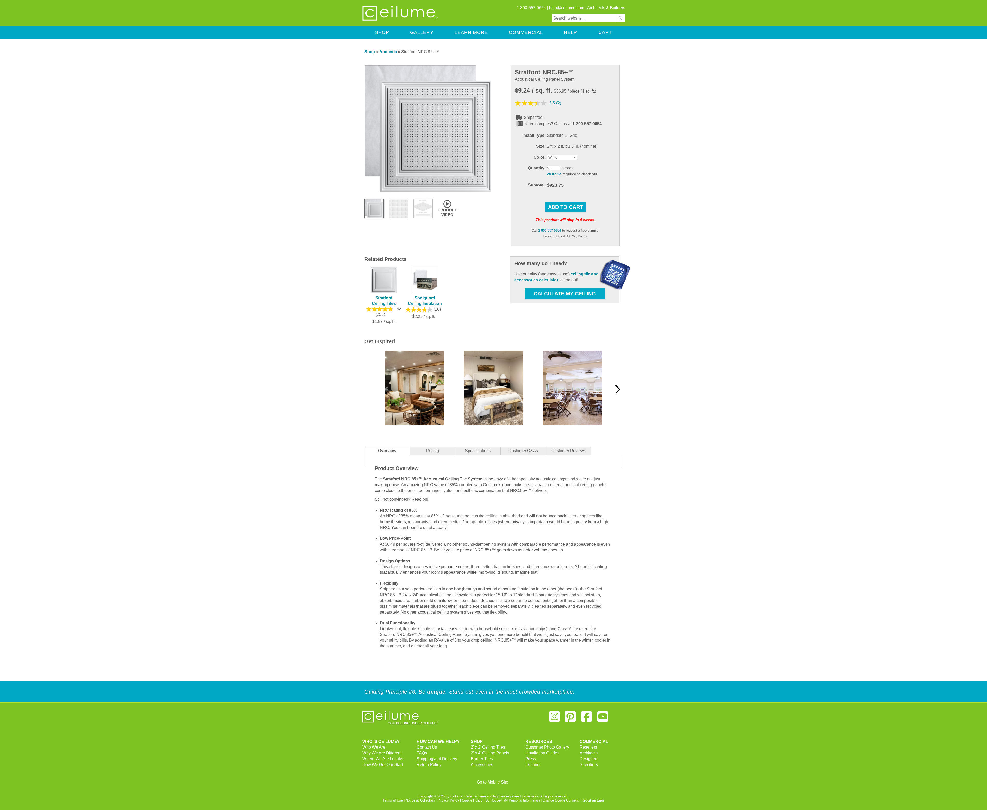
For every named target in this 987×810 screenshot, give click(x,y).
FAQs (422, 753)
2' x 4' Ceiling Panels (490, 753)
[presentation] (477, 451)
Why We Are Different (381, 753)
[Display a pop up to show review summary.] (400, 310)
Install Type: (534, 135)
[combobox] (584, 18)
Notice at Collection (420, 800)
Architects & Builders (606, 8)
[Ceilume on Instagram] (554, 718)
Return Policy (429, 764)
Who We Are (373, 747)
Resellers (588, 747)
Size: (541, 146)
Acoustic (388, 52)
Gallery (421, 32)
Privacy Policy (448, 800)
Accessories (482, 764)
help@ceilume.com (566, 8)
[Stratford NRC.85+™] (427, 190)
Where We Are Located (383, 759)
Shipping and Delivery (437, 759)
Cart (605, 32)
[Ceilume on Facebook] (586, 718)
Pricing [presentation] (432, 450)
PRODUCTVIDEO (447, 212)
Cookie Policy (472, 800)
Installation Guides (542, 753)
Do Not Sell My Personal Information (512, 800)
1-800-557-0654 (549, 230)
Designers (589, 759)
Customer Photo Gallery (547, 747)
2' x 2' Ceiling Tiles (488, 747)
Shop (382, 32)
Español (533, 764)
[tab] (387, 451)
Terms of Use (393, 800)
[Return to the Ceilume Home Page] (400, 19)
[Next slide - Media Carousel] (617, 389)
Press (530, 759)
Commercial (526, 32)
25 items (554, 174)
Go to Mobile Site (492, 782)
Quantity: (537, 168)
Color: (540, 157)
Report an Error (592, 800)
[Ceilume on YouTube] (602, 718)
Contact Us (427, 747)
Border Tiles (482, 759)
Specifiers (589, 764)
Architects (589, 753)
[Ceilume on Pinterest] (570, 718)
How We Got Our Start (382, 764)
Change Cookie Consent (561, 800)
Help (570, 32)
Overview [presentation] (387, 450)
